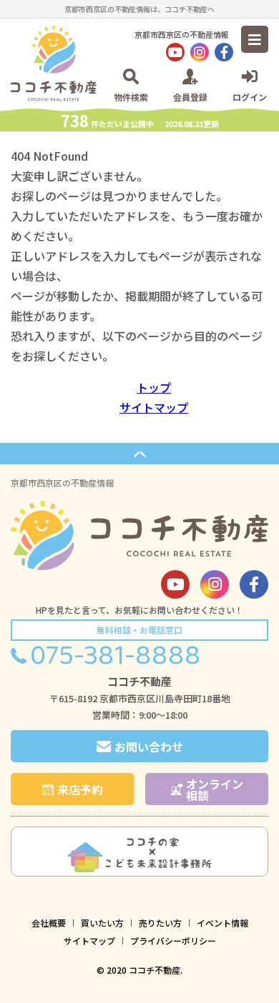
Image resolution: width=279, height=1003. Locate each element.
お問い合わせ (148, 746)
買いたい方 (102, 923)
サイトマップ (153, 407)
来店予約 (80, 789)
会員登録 (190, 96)
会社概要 (48, 923)
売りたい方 (160, 923)
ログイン (249, 96)
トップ (154, 387)
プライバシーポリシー (173, 940)
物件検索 (131, 96)
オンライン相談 (214, 789)
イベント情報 (222, 923)
